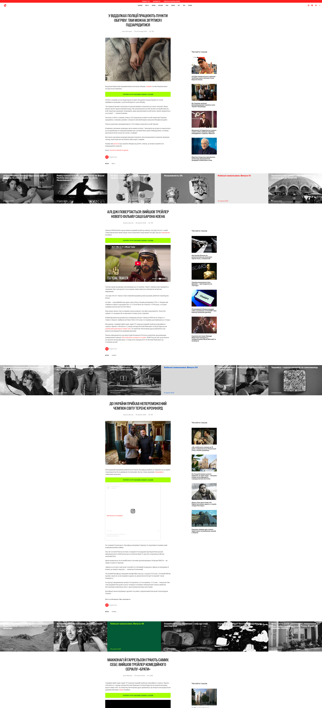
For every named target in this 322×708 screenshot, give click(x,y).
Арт (179, 5)
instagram (137, 94)
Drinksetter (146, 1)
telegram (150, 94)
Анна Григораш (127, 31)
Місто (147, 5)
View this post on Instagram (115, 515)
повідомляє (165, 233)
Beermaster (156, 1)
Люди (153, 5)
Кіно (167, 5)
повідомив (159, 472)
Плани (190, 5)
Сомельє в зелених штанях (172, 1)
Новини (140, 5)
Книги (173, 5)
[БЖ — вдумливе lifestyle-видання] (12, 5)
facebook (144, 94)
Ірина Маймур (127, 675)
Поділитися (113, 157)
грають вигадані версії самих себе (118, 329)
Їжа (184, 5)
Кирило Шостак (128, 223)
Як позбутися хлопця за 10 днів (134, 337)
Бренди (160, 5)
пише (121, 690)
